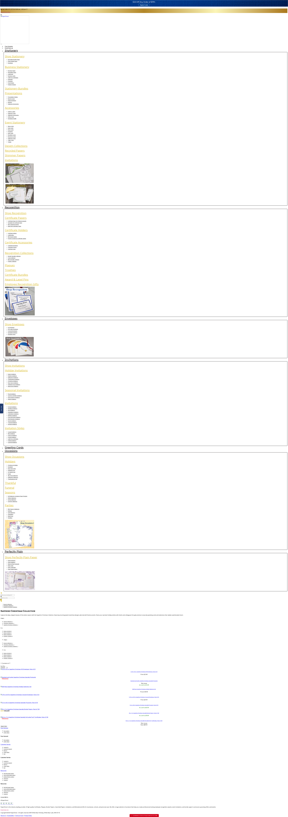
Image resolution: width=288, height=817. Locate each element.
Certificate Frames (12, 247)
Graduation (10, 514)
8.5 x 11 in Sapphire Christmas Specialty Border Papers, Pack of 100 (144, 713)
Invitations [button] (11, 359)
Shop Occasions (14, 456)
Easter (9, 474)
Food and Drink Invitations (14, 417)
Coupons (6, 780)
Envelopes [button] (11, 318)
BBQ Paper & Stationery (13, 509)
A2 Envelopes (11, 327)
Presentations (13, 93)
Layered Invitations (12, 442)
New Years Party (12, 468)
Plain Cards (10, 565)
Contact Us (6, 747)
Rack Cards (10, 133)
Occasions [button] (11, 450)
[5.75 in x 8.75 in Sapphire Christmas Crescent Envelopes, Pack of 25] (20, 694)
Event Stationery (15, 122)
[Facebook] (7, 804)
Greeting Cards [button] (14, 447)
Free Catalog (6, 731)
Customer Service (5, 744)
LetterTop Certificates (13, 439)
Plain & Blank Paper (12, 61)
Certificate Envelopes (13, 245)
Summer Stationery (12, 501)
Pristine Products (12, 84)
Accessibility (10, 815)
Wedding (10, 518)
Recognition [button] (12, 207)
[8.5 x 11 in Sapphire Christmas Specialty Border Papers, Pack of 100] (20, 709)
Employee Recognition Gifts (22, 284)
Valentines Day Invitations (14, 384)
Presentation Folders (13, 97)
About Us (3, 815)
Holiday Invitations (16, 370)
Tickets (9, 142)
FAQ (4, 754)
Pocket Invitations (12, 437)
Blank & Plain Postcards (13, 564)
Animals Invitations (12, 424)
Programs (10, 131)
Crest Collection (11, 258)
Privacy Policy (28, 815)
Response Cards (12, 136)
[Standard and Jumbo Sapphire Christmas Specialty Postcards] (18, 677)
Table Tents (11, 140)
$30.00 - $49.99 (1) (7, 633)
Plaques (10, 265)
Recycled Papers (15, 150)
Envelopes (10, 63)
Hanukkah (10, 467)
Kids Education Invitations (14, 419)
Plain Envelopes (11, 560)
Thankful (10, 483)
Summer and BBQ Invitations (15, 395)
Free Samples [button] (9, 46)
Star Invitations (11, 410)
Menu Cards (11, 126)
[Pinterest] (9, 804)
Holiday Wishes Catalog (9, 777)
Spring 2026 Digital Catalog (9, 775)
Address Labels (11, 111)
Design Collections (16, 146)
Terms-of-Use (19, 815)
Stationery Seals (12, 113)
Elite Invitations (11, 433)
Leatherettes (11, 235)
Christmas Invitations (13, 381)
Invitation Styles (14, 428)
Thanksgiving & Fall (12, 479)
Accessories (12, 108)
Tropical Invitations (12, 422)
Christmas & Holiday (13, 465)
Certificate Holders (16, 230)
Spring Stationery (12, 499)
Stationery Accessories (13, 104)
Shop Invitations (15, 365)
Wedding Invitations (12, 408)
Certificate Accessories (18, 242)
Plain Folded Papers (12, 569)
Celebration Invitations (13, 414)
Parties (9, 505)
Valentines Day (11, 470)
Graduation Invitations (13, 412)
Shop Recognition (15, 213)
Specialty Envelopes (12, 332)
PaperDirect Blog (5, 12)
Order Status (6, 732)
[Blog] (4, 804)
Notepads (10, 79)
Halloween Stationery (13, 477)
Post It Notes (11, 83)
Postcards (10, 81)
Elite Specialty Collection (13, 259)
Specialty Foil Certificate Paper (15, 223)
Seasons (10, 492)
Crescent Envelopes (12, 331)
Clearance (6, 778)
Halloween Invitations (13, 377)
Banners (10, 102)
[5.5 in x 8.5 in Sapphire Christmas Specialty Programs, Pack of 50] (19, 702)
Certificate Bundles (16, 274)
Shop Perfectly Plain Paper (21, 557)
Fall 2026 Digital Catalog (9, 773)
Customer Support (8, 749)
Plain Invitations (11, 562)
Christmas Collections (8, 605)
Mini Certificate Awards (13, 224)
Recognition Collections (19, 253)
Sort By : (3, 666)
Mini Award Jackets (12, 237)
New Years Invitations (13, 383)
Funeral (9, 487)
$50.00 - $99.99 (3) (7, 634)
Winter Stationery (12, 498)
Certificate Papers (16, 218)
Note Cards (10, 128)
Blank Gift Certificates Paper (14, 226)
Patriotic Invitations (12, 376)
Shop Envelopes (14, 324)
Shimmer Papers (15, 155)
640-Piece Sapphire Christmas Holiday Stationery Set (144, 689)
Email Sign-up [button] (9, 48)
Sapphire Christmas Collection (10, 607)
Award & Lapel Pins (16, 279)
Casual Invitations (12, 432)
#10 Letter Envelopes (13, 329)
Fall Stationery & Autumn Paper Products (17, 496)
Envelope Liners (11, 334)
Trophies (10, 270)
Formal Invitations (12, 407)
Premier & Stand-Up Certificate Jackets (17, 238)
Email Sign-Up (4, 810)
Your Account (4, 728)
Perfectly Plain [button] (14, 551)
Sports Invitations (12, 421)
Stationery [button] (11, 50)
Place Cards (11, 130)
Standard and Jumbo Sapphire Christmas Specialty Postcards (144, 681)
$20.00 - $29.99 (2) (7, 631)
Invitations (11, 160)
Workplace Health (12, 118)
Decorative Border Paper (14, 59)
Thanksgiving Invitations (13, 379)
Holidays (10, 461)
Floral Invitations (12, 394)
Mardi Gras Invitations (13, 386)
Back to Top (3, 726)
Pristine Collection (12, 261)
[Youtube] (2, 804)
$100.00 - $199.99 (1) (8, 636)
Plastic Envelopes (12, 100)
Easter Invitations (12, 374)
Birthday (10, 511)
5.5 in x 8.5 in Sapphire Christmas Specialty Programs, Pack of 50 (144, 705)
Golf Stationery (11, 512)
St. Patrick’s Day (11, 472)
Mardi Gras (10, 516)
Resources (3, 770)
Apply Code (144, 5)
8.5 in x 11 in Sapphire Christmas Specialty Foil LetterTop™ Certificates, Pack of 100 (144, 720)
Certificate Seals (12, 249)
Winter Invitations (12, 399)
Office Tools (11, 117)
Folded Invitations (12, 440)
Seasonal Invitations (17, 390)
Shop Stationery (14, 56)
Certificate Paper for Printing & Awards (17, 221)
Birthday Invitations (12, 415)
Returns (5, 750)
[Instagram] (12, 804)
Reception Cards (12, 135)
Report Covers (11, 99)
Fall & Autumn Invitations (14, 397)
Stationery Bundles (16, 88)
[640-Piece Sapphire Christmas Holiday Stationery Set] (16, 686)
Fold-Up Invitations (12, 435)
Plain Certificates (12, 567)
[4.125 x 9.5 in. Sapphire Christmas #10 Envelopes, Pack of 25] (18, 669)
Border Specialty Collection (14, 256)
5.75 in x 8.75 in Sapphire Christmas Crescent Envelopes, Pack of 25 (144, 697)
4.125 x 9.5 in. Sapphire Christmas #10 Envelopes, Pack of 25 (144, 671)
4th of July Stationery (13, 475)
